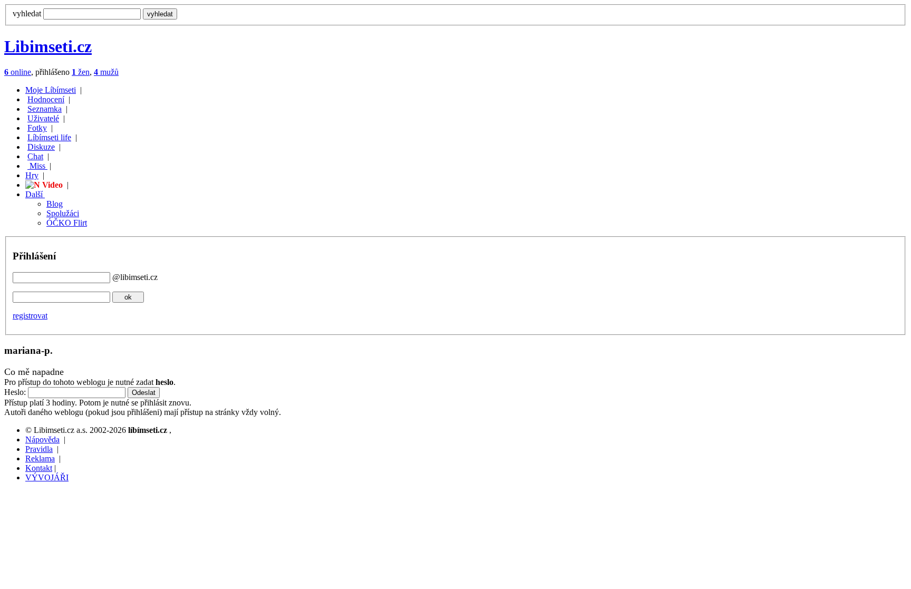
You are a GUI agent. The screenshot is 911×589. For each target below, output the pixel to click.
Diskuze (41, 146)
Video (51, 184)
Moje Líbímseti (50, 89)
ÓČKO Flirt (66, 222)
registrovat (30, 315)
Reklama (40, 458)
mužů (106, 71)
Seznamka (44, 108)
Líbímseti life (49, 137)
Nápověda (42, 439)
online (17, 71)
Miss (37, 165)
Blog (54, 203)
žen (81, 71)
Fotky (37, 127)
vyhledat (27, 13)
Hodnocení (45, 99)
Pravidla (39, 449)
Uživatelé (43, 118)
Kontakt (38, 468)
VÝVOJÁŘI (47, 477)
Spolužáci (62, 213)
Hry (31, 175)
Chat (35, 156)
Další (35, 194)
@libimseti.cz (135, 277)
